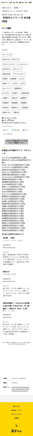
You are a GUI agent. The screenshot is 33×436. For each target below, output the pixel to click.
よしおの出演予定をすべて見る (12, 184)
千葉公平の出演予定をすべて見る (13, 230)
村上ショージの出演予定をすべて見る (14, 172)
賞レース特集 (28, 2)
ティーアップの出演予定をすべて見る (14, 157)
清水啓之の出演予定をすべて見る (13, 220)
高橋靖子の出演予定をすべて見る (13, 211)
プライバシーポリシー (16, 414)
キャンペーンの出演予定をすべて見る (14, 194)
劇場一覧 (21, 2)
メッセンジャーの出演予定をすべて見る (15, 167)
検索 (11, 2)
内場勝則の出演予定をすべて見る (13, 218)
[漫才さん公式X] (16, 426)
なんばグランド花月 (9, 118)
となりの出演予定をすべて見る (12, 191)
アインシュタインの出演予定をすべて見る (16, 177)
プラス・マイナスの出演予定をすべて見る (16, 165)
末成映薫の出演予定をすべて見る (13, 182)
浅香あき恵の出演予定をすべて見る (13, 174)
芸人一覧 (15, 2)
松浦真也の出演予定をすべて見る (13, 213)
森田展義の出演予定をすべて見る (13, 215)
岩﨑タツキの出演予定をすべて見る (13, 228)
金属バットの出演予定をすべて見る (13, 186)
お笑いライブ (4, 2)
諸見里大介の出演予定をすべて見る (13, 196)
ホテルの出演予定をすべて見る (12, 189)
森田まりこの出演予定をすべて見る (13, 223)
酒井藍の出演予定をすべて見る (12, 179)
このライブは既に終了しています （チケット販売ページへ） (16, 141)
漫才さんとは (16, 406)
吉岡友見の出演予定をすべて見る (13, 225)
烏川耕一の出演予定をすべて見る (13, 201)
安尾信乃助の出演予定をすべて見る (13, 203)
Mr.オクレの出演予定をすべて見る (13, 198)
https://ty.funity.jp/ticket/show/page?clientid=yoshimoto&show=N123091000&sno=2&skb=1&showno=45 (21, 389)
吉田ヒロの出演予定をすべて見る (13, 208)
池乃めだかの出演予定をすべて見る (13, 169)
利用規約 (16, 418)
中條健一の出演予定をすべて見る (13, 206)
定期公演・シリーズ (16, 410)
